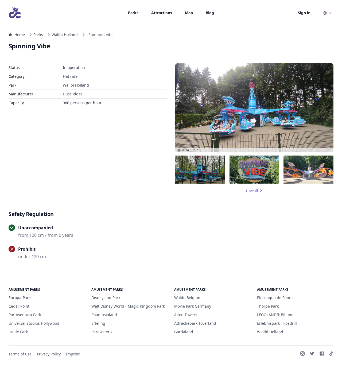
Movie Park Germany (192, 306)
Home (19, 34)
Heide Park (18, 331)
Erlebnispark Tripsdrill (277, 323)
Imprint (73, 354)
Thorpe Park (268, 306)
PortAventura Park (25, 314)
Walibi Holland (65, 34)
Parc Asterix (101, 331)
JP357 (194, 150)
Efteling (98, 323)
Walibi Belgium (187, 297)
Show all (252, 190)
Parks (133, 12)
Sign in (304, 12)
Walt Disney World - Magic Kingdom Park (128, 306)
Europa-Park (19, 297)
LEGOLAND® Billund (275, 314)
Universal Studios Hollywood (34, 323)
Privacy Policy (49, 354)
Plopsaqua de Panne (275, 297)
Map (189, 12)
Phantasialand (104, 314)
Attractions (161, 12)
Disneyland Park (105, 297)
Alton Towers (185, 314)
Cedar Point (19, 306)
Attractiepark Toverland (195, 323)
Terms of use (20, 354)
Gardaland (183, 331)
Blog (210, 12)
